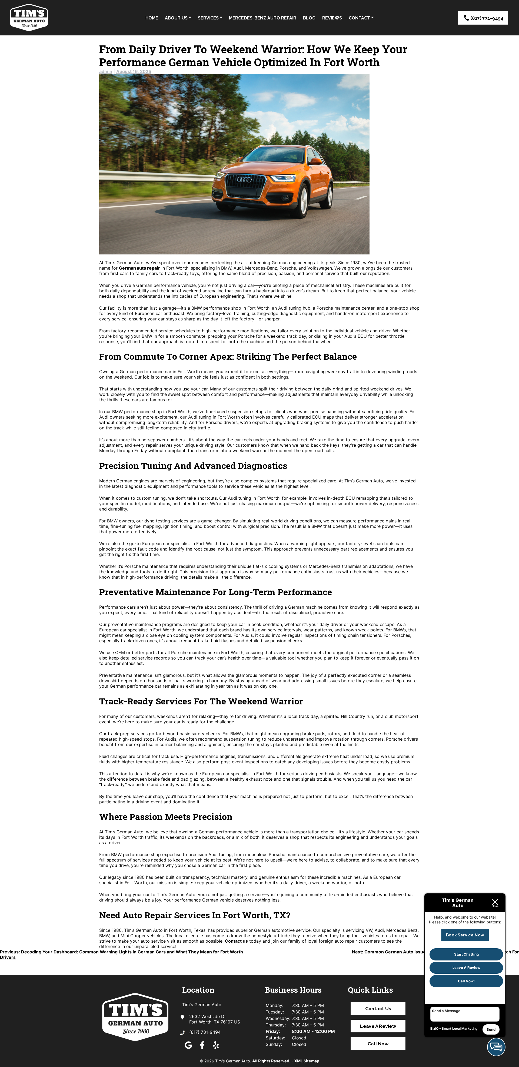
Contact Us (378, 1008)
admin (105, 71)
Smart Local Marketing (460, 1028)
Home (151, 18)
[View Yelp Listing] (216, 1049)
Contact (360, 18)
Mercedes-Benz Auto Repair (262, 18)
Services (209, 18)
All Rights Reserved (270, 1061)
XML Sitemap (306, 1061)
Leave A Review (378, 1026)
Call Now (378, 1043)
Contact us (236, 941)
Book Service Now (465, 935)
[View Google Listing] (188, 1049)
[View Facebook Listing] (202, 1049)
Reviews (332, 18)
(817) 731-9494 (486, 18)
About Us (177, 18)
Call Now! (466, 981)
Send (491, 1029)
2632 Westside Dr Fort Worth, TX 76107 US (214, 1019)
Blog (309, 18)
